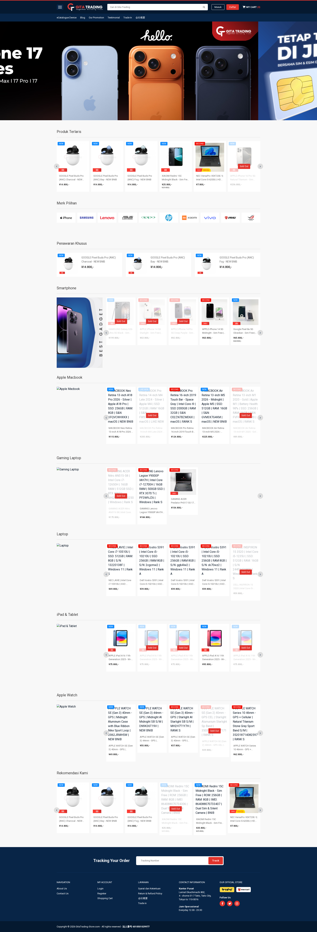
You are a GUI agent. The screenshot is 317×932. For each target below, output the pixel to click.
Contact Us (62, 893)
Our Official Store (231, 882)
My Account (105, 882)
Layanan (143, 882)
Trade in (142, 903)
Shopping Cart (105, 898)
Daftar (232, 7)
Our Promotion (96, 17)
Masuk (218, 7)
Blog (82, 17)
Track (215, 860)
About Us (62, 888)
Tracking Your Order (111, 860)
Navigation (64, 882)
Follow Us (225, 897)
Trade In (127, 17)
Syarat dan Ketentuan (149, 888)
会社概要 (140, 17)
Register (101, 893)
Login (100, 888)
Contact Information (192, 882)
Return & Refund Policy (150, 893)
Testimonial (114, 17)
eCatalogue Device (66, 17)
